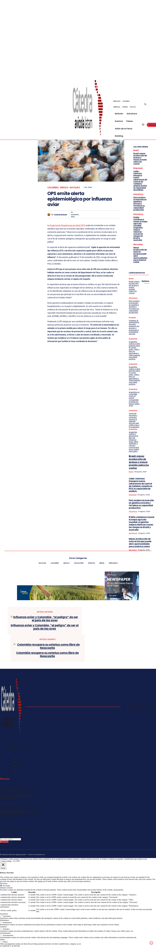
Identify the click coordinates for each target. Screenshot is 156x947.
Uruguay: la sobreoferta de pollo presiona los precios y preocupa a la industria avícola (134, 327)
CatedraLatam (60, 215)
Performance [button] (4, 920)
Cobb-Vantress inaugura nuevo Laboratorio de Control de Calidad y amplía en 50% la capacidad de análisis (140, 180)
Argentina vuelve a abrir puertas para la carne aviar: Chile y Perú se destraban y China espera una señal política (134, 350)
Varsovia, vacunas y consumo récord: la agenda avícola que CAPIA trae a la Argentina (134, 420)
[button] (145, 104)
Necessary (6, 886)
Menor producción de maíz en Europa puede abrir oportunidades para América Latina (140, 254)
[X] (153, 105)
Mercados (138, 244)
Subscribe (4, 841)
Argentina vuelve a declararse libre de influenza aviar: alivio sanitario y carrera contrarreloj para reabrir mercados (134, 442)
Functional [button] (4, 914)
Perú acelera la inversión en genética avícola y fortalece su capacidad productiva (140, 203)
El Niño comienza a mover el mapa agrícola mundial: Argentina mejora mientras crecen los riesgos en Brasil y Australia (140, 228)
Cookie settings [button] (6, 861)
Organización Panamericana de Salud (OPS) (67, 225)
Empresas (138, 168)
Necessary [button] (3, 883)
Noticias (75, 187)
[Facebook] (153, 102)
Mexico (64, 187)
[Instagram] (144, 854)
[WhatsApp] (107, 214)
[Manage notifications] (151, 943)
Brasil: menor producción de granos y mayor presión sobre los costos (140, 158)
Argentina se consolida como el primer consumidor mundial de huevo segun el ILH (134, 399)
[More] (116, 214)
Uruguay (132, 317)
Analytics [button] (3, 927)
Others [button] (2, 939)
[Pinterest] (99, 214)
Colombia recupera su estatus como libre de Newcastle (47, 654)
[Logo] (88, 107)
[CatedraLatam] (49, 214)
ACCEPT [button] (16, 861)
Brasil (136, 150)
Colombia (53, 187)
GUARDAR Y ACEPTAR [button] (10, 946)
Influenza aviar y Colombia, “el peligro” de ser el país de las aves (45, 627)
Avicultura (138, 194)
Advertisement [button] (5, 933)
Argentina (133, 339)
